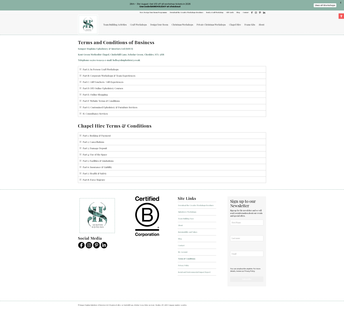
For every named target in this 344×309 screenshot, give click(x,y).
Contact (245, 12)
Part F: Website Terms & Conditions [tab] (101, 100)
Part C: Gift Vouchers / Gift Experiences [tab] (103, 81)
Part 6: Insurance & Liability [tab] (97, 167)
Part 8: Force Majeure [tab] (94, 179)
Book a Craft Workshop (214, 12)
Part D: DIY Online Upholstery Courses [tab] (103, 88)
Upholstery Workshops (187, 212)
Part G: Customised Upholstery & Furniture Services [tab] (110, 107)
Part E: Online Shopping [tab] (95, 94)
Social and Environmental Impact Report (194, 272)
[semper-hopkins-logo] (88, 25)
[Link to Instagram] (256, 12)
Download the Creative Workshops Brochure (186, 12)
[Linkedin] (104, 245)
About (180, 225)
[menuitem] (153, 12)
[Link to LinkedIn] (264, 12)
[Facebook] (81, 245)
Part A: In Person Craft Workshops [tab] (101, 69)
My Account (182, 252)
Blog (238, 12)
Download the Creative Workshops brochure (196, 205)
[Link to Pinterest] (260, 12)
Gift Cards (230, 12)
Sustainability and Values (187, 232)
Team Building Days (186, 218)
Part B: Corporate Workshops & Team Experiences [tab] (109, 75)
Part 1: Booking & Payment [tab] (97, 135)
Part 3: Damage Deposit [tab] (95, 148)
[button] (341, 16)
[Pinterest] (96, 245)
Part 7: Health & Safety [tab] (95, 173)
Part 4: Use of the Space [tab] (95, 154)
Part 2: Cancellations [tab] (93, 141)
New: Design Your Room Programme (153, 12)
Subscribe (246, 279)
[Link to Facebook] (252, 12)
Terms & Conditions (186, 259)
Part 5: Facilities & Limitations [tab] (98, 160)
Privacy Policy (183, 265)
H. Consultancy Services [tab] (95, 113)
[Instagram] (89, 245)
